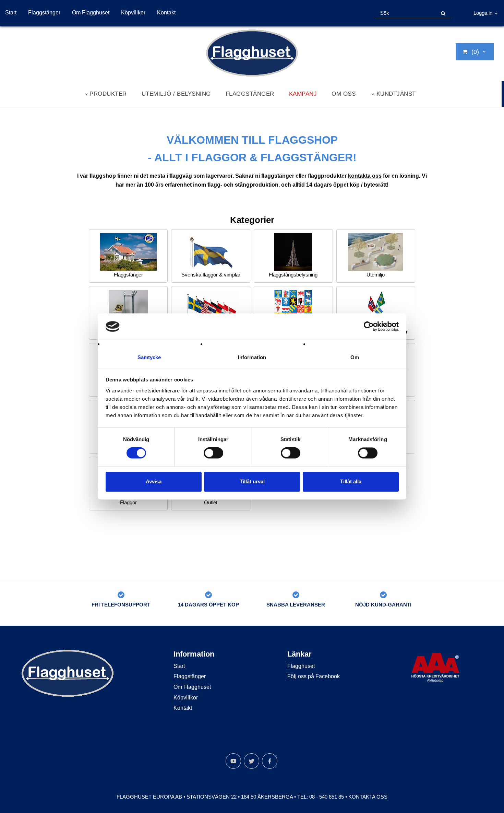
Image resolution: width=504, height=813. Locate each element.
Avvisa (153, 481)
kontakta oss (365, 176)
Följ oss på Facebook (313, 676)
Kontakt (166, 12)
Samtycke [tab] (149, 357)
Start (10, 12)
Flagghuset (301, 666)
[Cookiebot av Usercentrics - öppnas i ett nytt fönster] (369, 326)
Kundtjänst (396, 94)
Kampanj (303, 94)
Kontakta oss (367, 797)
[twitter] (251, 761)
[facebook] (269, 761)
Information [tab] (252, 357)
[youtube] (233, 761)
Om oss (344, 94)
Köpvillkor (133, 12)
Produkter (108, 94)
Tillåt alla (350, 481)
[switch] (213, 453)
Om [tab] (354, 357)
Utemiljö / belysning (176, 94)
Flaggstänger (44, 12)
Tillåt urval (252, 481)
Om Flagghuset (90, 12)
